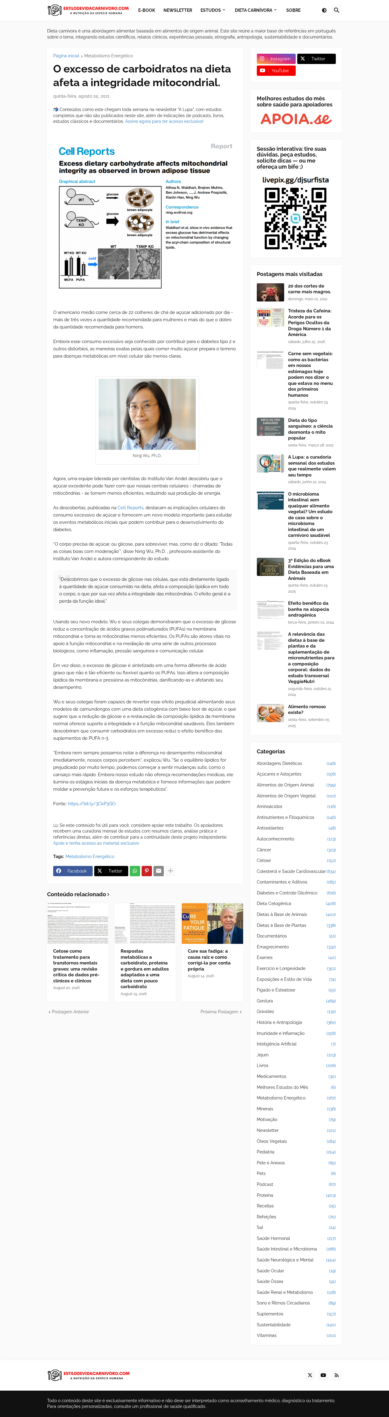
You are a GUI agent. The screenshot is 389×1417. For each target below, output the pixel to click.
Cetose (296, 860)
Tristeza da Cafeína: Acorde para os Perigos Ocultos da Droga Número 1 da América (310, 322)
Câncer (296, 849)
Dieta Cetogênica (296, 903)
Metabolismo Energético (108, 56)
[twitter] (310, 1375)
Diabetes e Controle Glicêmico (296, 892)
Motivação (296, 1119)
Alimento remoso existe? (307, 709)
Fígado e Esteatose (296, 990)
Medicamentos (296, 1076)
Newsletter (296, 1130)
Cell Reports (130, 507)
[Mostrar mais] (170, 871)
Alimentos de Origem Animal (296, 785)
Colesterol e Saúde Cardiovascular (296, 871)
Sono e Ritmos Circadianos (296, 1303)
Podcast (296, 1184)
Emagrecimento (296, 946)
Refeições (296, 1216)
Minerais (296, 1108)
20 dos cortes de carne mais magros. (309, 289)
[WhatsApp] (135, 871)
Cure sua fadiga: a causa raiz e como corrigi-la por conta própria (209, 960)
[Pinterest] (147, 871)
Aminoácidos (296, 806)
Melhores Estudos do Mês (296, 1087)
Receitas (296, 1205)
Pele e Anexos (296, 1162)
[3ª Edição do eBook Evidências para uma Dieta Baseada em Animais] (270, 567)
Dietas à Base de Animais (296, 914)
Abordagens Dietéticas (296, 763)
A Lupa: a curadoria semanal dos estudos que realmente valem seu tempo (312, 466)
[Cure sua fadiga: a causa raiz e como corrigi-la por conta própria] (212, 923)
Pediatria (296, 1151)
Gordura (296, 1000)
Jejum (296, 1054)
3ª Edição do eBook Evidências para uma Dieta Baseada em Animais (311, 569)
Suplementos (296, 1313)
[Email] (158, 871)
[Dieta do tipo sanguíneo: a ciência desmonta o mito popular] (270, 427)
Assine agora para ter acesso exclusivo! (164, 121)
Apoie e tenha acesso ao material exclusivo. (96, 843)
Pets (296, 1173)
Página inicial (66, 56)
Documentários (296, 936)
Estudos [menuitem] (211, 10)
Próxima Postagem (219, 1011)
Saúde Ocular (296, 1270)
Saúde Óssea (296, 1281)
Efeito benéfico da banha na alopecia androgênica (308, 609)
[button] (324, 10)
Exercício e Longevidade (296, 968)
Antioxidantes (296, 828)
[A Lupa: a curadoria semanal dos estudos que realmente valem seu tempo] (270, 463)
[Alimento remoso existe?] (270, 713)
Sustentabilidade (296, 1324)
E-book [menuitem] (146, 10)
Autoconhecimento (296, 838)
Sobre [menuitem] (293, 10)
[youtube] (323, 1375)
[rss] (337, 1375)
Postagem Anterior (70, 1011)
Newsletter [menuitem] (178, 10)
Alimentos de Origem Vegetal (296, 795)
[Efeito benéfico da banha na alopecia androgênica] (270, 610)
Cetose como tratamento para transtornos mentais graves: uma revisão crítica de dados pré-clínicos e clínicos (76, 966)
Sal (296, 1227)
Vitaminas (296, 1335)
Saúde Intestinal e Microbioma (296, 1249)
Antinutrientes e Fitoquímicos (296, 817)
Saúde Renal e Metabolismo (296, 1292)
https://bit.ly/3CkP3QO (91, 803)
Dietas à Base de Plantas (296, 925)
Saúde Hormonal (296, 1238)
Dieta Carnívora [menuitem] (253, 10)
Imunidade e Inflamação (296, 1033)
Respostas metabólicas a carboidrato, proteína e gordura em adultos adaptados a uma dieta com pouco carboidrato (145, 968)
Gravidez (296, 1011)
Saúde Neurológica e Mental (296, 1259)
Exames (296, 957)
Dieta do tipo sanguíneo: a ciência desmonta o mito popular (310, 429)
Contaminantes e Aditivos (296, 882)
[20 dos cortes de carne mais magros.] (270, 292)
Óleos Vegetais (296, 1141)
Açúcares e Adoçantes (296, 774)
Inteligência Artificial (296, 1044)
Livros (296, 1065)
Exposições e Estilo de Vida (296, 979)
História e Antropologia (296, 1022)
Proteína (296, 1195)
